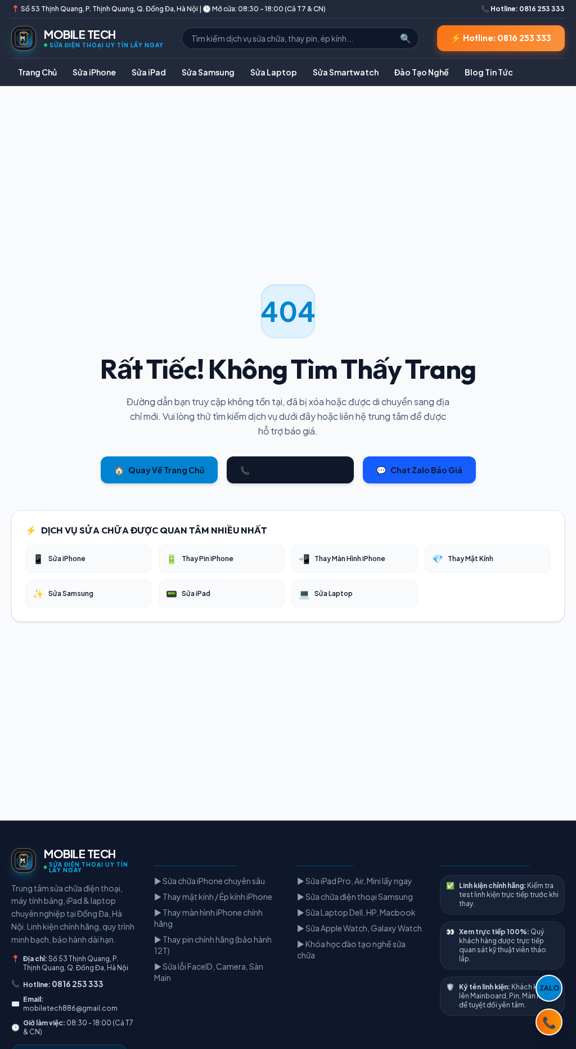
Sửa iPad (149, 72)
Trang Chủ (37, 72)
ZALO (549, 988)
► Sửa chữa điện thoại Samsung (355, 896)
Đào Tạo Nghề (421, 72)
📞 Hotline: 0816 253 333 (523, 9)
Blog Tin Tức (489, 72)
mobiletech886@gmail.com (70, 1008)
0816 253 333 (78, 984)
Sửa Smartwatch (346, 72)
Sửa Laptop (273, 72)
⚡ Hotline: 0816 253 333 (501, 38)
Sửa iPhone (94, 72)
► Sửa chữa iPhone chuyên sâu (209, 881)
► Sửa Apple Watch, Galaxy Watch (359, 928)
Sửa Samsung (208, 72)
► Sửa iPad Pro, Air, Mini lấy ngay (354, 881)
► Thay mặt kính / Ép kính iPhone (213, 896)
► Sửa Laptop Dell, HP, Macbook (356, 912)
